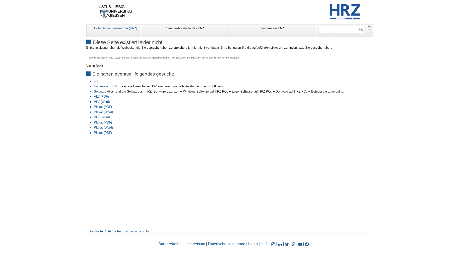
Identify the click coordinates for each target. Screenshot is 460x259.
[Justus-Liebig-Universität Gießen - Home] (114, 12)
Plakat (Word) (103, 112)
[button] (370, 27)
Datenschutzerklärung (226, 244)
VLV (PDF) (101, 96)
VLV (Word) (102, 102)
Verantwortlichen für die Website (220, 57)
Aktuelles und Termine (124, 231)
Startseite (96, 231)
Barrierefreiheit (171, 244)
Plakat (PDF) (103, 107)
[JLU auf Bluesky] (287, 244)
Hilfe (265, 244)
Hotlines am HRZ (106, 86)
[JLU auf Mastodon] (294, 244)
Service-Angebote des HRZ (185, 28)
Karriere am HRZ (272, 28)
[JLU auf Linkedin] (280, 244)
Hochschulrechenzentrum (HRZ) (115, 28)
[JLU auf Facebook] (307, 244)
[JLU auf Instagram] (273, 244)
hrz (96, 81)
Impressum (195, 244)
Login (253, 244)
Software (100, 91)
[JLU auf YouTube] (300, 244)
